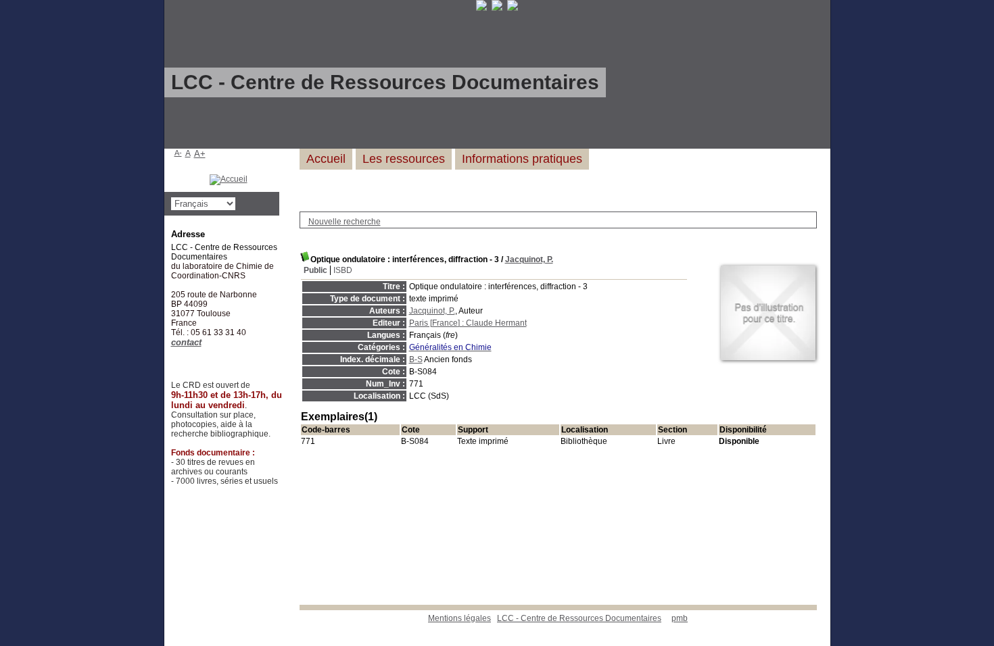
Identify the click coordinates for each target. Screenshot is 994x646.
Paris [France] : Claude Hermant (468, 323)
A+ (200, 154)
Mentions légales (459, 618)
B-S (416, 359)
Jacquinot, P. (529, 259)
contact (186, 342)
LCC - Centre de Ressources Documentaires (579, 618)
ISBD (342, 270)
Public (315, 270)
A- (178, 153)
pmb (679, 618)
